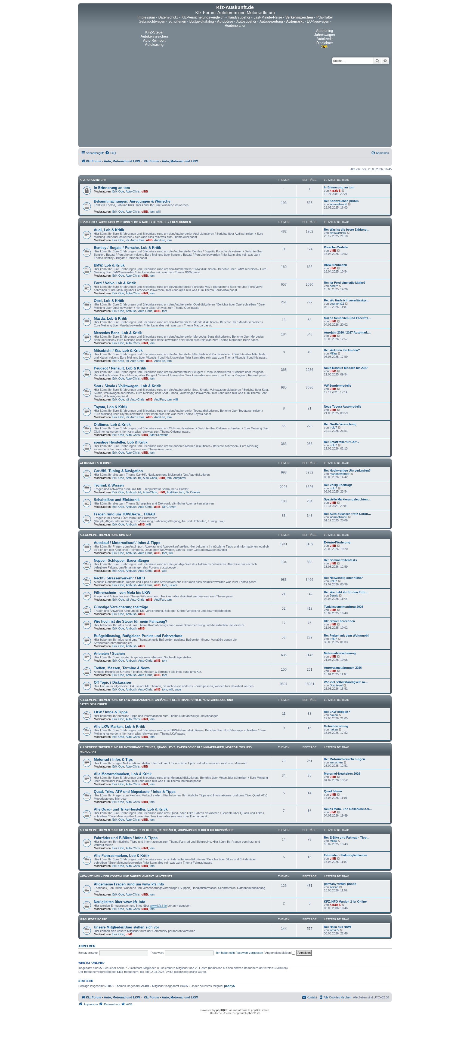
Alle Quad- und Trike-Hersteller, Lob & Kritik (131, 809)
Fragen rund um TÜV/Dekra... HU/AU (124, 514)
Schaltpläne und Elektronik (117, 500)
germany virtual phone (340, 883)
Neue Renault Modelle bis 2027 (346, 367)
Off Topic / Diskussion (112, 682)
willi (158, 211)
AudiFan (159, 240)
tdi (127, 240)
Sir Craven (193, 492)
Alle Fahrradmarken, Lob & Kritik (121, 856)
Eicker (173, 585)
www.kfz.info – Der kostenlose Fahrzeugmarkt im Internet (126, 876)
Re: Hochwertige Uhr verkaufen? (347, 470)
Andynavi (179, 477)
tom (152, 211)
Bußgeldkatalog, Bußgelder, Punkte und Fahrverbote (138, 636)
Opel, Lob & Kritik (109, 301)
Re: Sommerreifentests (340, 560)
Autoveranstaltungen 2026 (343, 667)
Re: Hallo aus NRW (337, 926)
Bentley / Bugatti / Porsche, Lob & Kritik (127, 248)
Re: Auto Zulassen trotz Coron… (347, 513)
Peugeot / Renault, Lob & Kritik (120, 368)
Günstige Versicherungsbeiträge (121, 607)
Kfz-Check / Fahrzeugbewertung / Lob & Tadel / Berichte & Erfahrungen (135, 222)
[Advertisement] (235, 105)
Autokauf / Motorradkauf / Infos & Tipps (127, 543)
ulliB (144, 191)
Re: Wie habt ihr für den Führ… (346, 592)
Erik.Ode (118, 191)
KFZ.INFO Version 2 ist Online (345, 901)
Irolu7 (333, 427)
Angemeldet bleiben (278, 952)
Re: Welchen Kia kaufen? (342, 350)
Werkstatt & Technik (96, 463)
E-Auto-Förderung (337, 542)
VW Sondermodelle (337, 385)
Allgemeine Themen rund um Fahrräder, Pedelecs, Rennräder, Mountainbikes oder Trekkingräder (156, 830)
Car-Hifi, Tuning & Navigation (118, 471)
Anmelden (86, 946)
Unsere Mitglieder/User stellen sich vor (126, 927)
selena (334, 887)
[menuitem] (110, 153)
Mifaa (333, 353)
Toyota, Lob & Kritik (110, 407)
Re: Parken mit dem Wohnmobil (346, 635)
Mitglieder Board (93, 919)
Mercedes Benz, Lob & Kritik (118, 333)
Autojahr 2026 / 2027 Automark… (347, 332)
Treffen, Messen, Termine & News (122, 668)
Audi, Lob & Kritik (109, 230)
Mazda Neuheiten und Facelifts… (347, 318)
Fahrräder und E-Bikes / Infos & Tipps (125, 838)
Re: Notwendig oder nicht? (343, 577)
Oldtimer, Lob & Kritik (112, 425)
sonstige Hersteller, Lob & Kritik (120, 442)
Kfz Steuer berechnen (339, 621)
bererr (334, 286)
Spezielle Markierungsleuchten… (347, 499)
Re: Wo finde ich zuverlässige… (346, 300)
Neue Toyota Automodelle (342, 406)
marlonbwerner (340, 473)
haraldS (335, 190)
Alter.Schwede (159, 434)
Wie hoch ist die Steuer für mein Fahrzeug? (130, 621)
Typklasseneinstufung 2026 (343, 606)
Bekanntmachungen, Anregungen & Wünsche (132, 201)
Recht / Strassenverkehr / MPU (119, 578)
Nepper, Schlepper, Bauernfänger (121, 560)
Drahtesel (336, 685)
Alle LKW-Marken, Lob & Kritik (119, 727)
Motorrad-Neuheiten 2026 (342, 773)
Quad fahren (333, 791)
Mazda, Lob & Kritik (110, 318)
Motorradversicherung (340, 653)
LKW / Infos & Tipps (111, 712)
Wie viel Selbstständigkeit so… (346, 682)
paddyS (229, 986)
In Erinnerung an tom (112, 188)
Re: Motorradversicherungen (344, 759)
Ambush (131, 311)
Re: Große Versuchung (340, 424)
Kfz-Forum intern (93, 179)
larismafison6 (338, 204)
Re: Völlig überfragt (338, 485)
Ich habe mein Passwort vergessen (239, 952)
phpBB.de (254, 1013)
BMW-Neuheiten (335, 265)
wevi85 (334, 930)
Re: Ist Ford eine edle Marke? (345, 282)
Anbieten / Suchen (109, 654)
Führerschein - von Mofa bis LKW (122, 593)
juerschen (336, 762)
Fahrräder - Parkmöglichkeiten (345, 855)
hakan (334, 715)
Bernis (334, 595)
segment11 (337, 303)
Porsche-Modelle (336, 247)
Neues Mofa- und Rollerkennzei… (348, 809)
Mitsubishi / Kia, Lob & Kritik (118, 351)
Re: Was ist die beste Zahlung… (347, 229)
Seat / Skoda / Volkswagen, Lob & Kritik (127, 386)
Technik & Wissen (109, 485)
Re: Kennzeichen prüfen (341, 201)
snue (178, 689)
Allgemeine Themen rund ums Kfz (105, 534)
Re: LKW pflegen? (337, 711)
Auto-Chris (133, 191)
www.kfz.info (158, 905)
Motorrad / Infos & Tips (113, 759)
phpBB (220, 1010)
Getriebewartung (336, 726)
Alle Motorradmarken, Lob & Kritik (122, 774)
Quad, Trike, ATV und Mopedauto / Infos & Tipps (134, 792)
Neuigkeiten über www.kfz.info (119, 902)
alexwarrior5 (338, 232)
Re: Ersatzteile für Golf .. (341, 442)
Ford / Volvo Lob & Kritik (115, 283)
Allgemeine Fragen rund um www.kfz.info (129, 884)
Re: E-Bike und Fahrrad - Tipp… (347, 837)
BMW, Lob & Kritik (109, 265)
